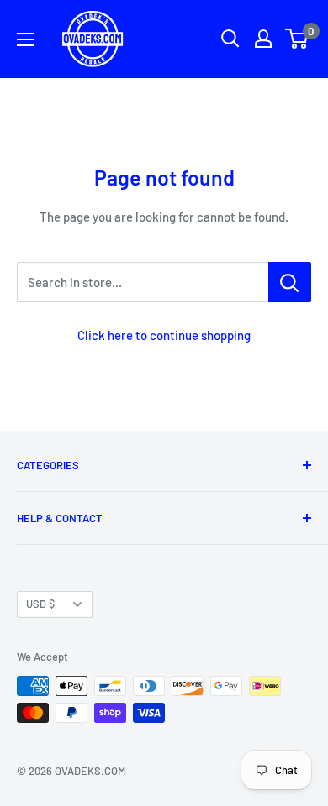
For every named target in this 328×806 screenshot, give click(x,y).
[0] (297, 39)
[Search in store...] (289, 282)
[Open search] (230, 38)
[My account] (263, 38)
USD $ (40, 603)
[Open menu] (25, 39)
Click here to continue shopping (164, 335)
